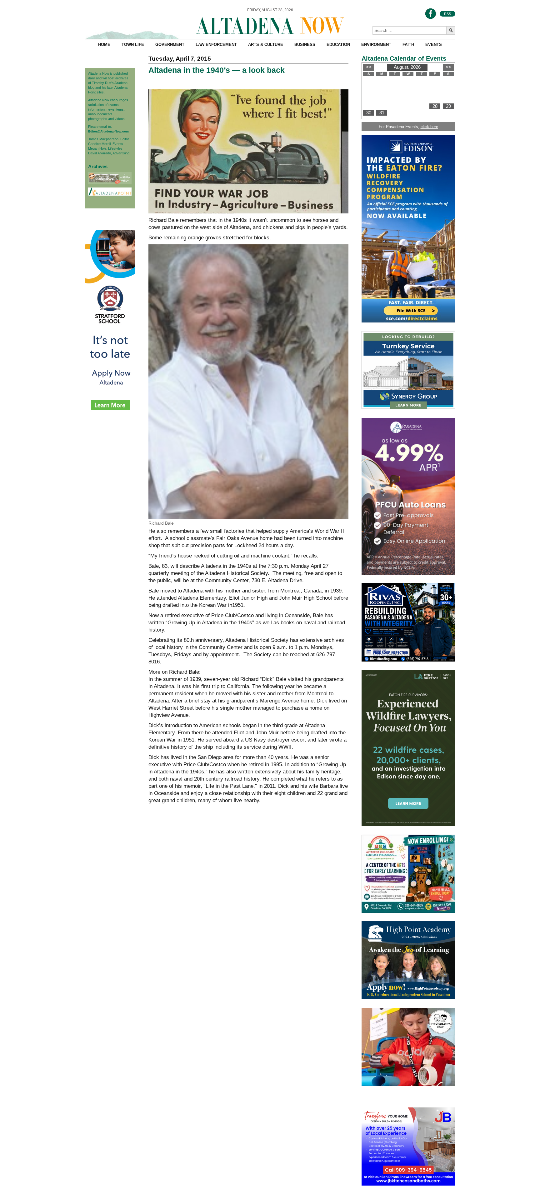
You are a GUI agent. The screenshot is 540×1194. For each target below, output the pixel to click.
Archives (98, 166)
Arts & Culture (265, 44)
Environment (376, 44)
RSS (447, 14)
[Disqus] (248, 905)
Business (304, 44)
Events (433, 44)
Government (169, 44)
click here (429, 126)
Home (104, 44)
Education (338, 44)
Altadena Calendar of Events (404, 58)
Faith (408, 44)
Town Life (133, 44)
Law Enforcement (216, 44)
